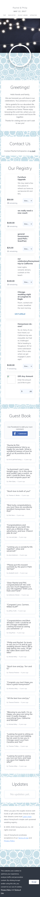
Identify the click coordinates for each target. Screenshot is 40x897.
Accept (34, 882)
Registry (12, 15)
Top (4, 15)
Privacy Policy (9, 841)
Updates (33, 15)
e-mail (32, 151)
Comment (22, 434)
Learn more (27, 816)
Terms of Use (23, 838)
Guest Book (23, 15)
